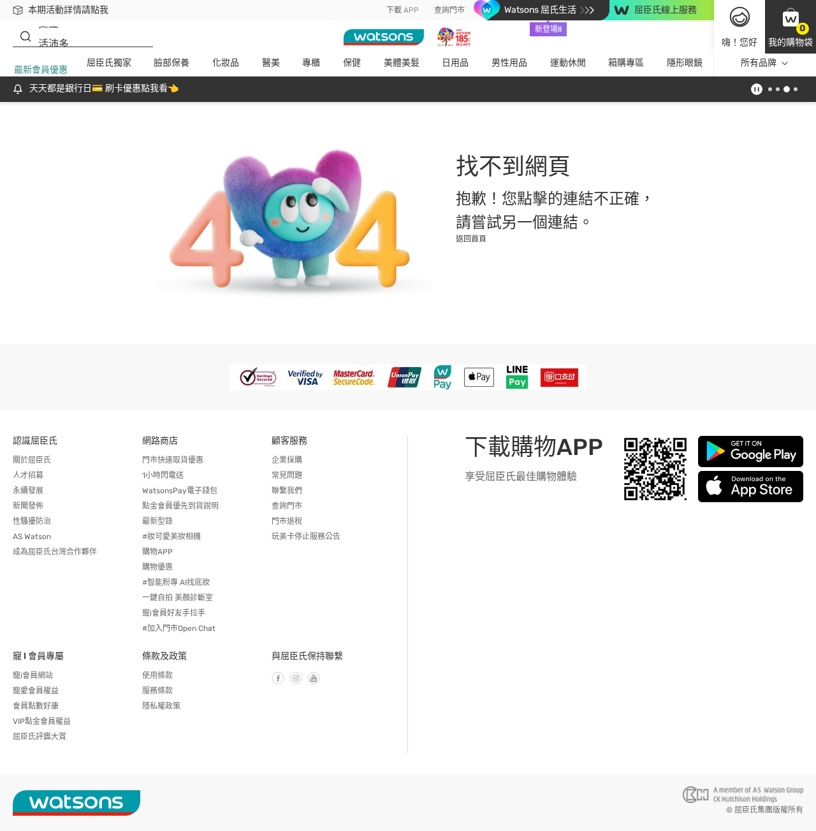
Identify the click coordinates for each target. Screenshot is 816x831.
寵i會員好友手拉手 (173, 613)
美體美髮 (401, 62)
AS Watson (32, 536)
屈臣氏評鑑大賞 (39, 736)
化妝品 (225, 62)
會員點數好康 (36, 706)
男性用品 (509, 62)
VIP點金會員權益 (42, 721)
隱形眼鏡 (685, 62)
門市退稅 (287, 521)
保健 (352, 62)
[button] (790, 27)
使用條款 (157, 675)
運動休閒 (568, 62)
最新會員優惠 (41, 69)
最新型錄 (157, 521)
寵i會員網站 (33, 675)
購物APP (157, 551)
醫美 (271, 62)
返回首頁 (471, 239)
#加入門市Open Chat (178, 628)
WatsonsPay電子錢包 (179, 490)
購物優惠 (157, 567)
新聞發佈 (28, 506)
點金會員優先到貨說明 (180, 506)
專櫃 (311, 62)
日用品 (455, 62)
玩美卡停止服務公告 (306, 536)
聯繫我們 (287, 490)
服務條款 (157, 690)
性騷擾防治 (32, 521)
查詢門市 (449, 10)
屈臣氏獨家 (109, 62)
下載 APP (402, 10)
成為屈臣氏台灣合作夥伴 (55, 551)
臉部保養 (171, 62)
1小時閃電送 (163, 475)
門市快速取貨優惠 (172, 460)
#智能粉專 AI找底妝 (176, 582)
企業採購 (287, 460)
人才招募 (28, 475)
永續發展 (28, 490)
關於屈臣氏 (32, 460)
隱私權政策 (161, 706)
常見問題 (287, 475)
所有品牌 (758, 62)
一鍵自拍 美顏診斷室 (177, 597)
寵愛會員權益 (36, 690)
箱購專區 (626, 62)
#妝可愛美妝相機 (171, 536)
